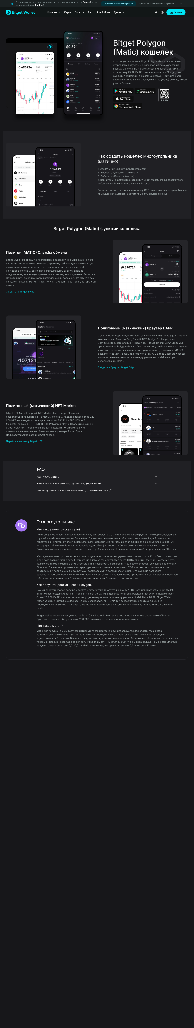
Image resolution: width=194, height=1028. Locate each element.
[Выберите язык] (162, 12)
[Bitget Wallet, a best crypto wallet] (20, 12)
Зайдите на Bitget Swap (20, 291)
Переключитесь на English (117, 3)
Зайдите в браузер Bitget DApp (116, 367)
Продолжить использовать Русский (156, 3)
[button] (97, 477)
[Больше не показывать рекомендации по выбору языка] (181, 4)
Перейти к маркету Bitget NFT (24, 441)
